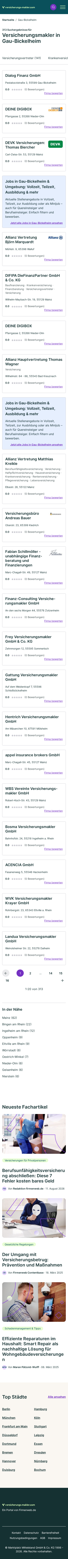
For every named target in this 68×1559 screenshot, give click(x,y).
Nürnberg (40, 1461)
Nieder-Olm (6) (12, 1063)
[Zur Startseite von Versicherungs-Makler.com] (18, 7)
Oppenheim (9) (12, 1037)
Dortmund (9, 1444)
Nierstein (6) (10, 1076)
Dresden (40, 1452)
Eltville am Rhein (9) (16, 1044)
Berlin (6, 1409)
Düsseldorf (10, 1435)
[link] (34, 85)
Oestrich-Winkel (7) (15, 1057)
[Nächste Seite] (62, 980)
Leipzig (39, 1435)
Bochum (40, 1470)
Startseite (8, 19)
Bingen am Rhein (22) (17, 1024)
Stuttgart (40, 1426)
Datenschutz (31, 1532)
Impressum (54, 1537)
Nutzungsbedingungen (23, 1537)
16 (7, 980)
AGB (42, 1537)
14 (50, 973)
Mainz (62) (9, 1018)
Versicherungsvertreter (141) (21, 58)
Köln (37, 1418)
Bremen (7, 1452)
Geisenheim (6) (12, 1070)
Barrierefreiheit (50, 1532)
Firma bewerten (53, 93)
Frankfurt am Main (15, 1426)
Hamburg (40, 1409)
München (8, 1418)
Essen (38, 1444)
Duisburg (8, 1470)
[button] (53, 7)
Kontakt (16, 1532)
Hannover (9, 1461)
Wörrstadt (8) (11, 1050)
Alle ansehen (57, 1397)
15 (60, 973)
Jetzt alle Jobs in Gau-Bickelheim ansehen (36, 222)
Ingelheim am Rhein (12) (18, 1031)
